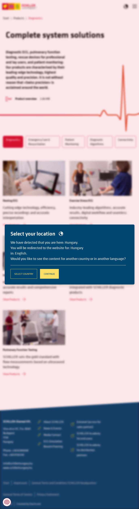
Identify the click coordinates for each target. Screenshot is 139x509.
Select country (23, 273)
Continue (49, 273)
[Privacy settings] (7, 502)
